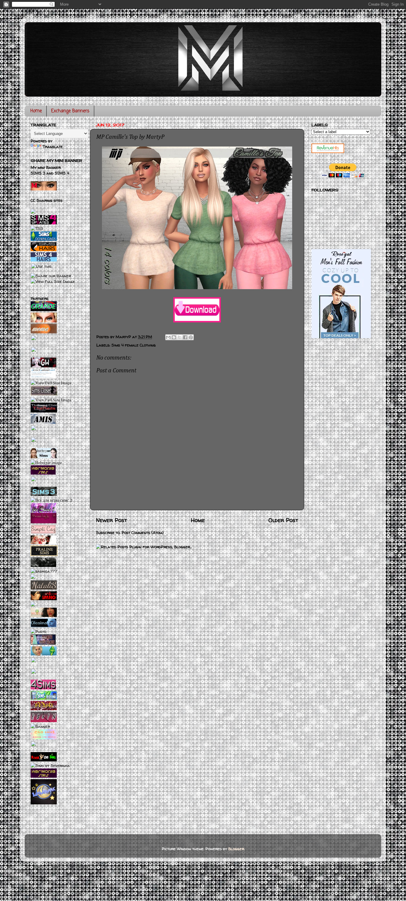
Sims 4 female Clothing (133, 345)
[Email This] (168, 337)
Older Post (283, 520)
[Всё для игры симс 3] (51, 500)
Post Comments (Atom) (143, 532)
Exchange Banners (70, 111)
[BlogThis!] (174, 337)
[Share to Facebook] (185, 337)
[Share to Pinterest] (191, 337)
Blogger (236, 848)
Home (36, 111)
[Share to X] (179, 337)
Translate (53, 146)
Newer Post (111, 520)
